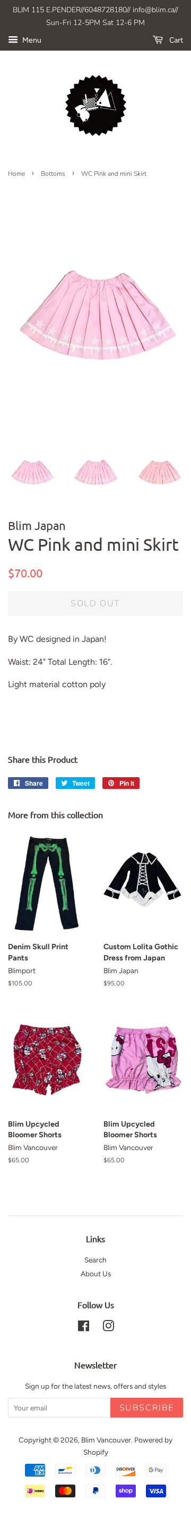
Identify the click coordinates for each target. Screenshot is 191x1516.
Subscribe (146, 1408)
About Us (96, 1273)
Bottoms (53, 173)
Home (16, 173)
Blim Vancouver (106, 1440)
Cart (175, 40)
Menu (31, 40)
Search (95, 1260)
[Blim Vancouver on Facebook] (83, 1328)
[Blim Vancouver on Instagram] (108, 1328)
